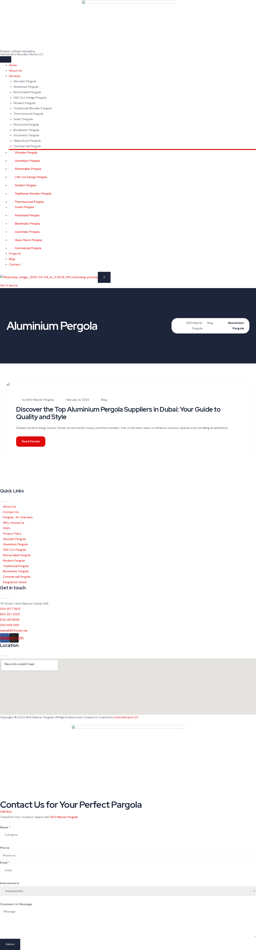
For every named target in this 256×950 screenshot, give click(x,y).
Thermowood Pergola (28, 114)
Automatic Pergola (26, 135)
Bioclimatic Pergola (26, 130)
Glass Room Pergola (27, 141)
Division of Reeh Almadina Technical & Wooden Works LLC (21, 52)
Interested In (9, 883)
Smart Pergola (23, 119)
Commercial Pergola (27, 146)
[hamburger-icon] (5, 59)
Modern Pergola (24, 103)
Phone (4, 848)
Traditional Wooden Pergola (32, 108)
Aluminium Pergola (25, 87)
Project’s (15, 253)
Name (5, 827)
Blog (12, 259)
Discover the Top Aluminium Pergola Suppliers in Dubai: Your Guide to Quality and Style (118, 413)
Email (5, 863)
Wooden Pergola (24, 81)
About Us (15, 71)
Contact (15, 264)
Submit (10, 944)
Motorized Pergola (26, 125)
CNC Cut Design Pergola (29, 98)
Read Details (31, 441)
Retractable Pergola (27, 92)
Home (13, 65)
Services (14, 76)
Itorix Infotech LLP (126, 717)
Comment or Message (16, 904)
